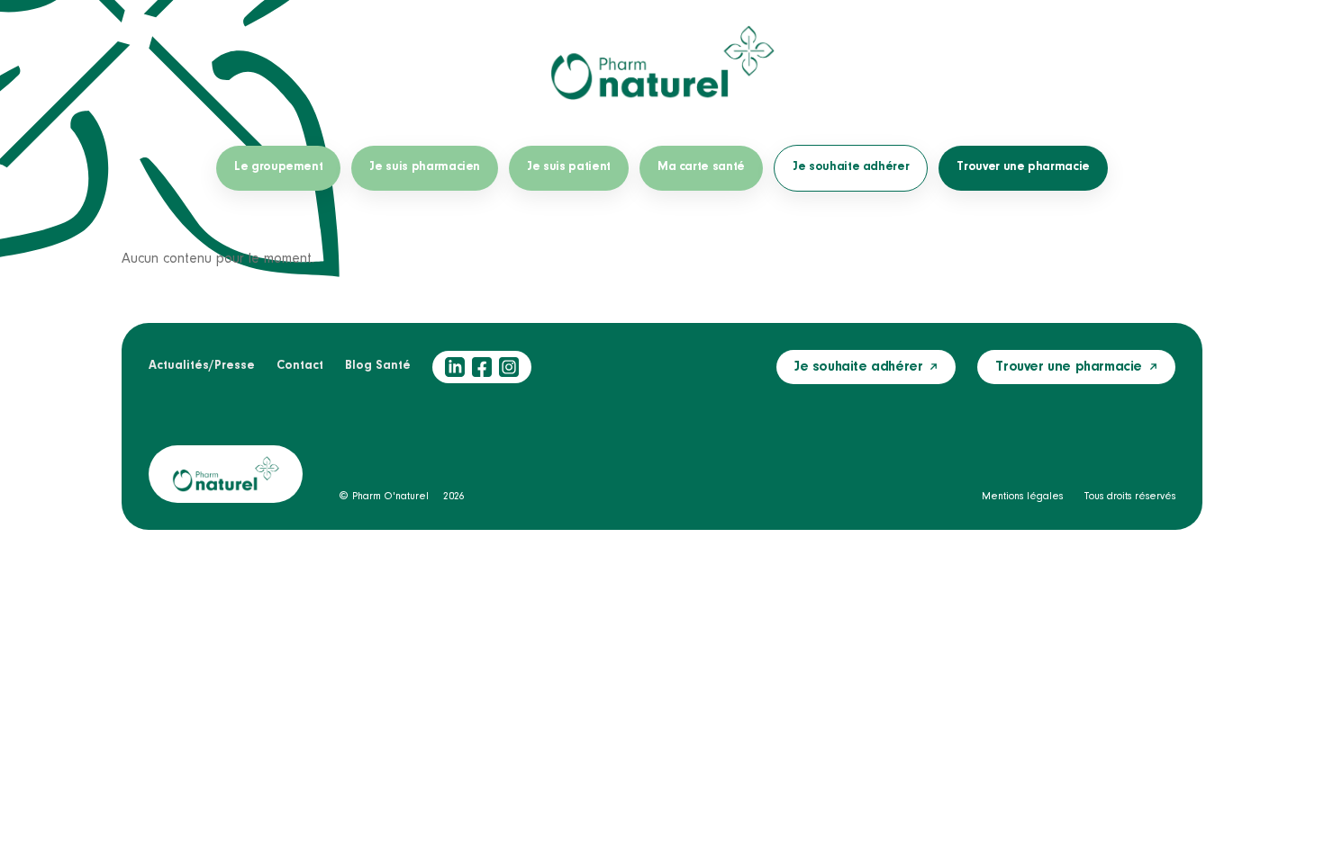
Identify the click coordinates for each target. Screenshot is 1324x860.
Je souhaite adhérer (851, 167)
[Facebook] (482, 367)
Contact (300, 366)
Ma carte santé (701, 167)
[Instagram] (509, 367)
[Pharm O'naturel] (662, 63)
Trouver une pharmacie (1023, 167)
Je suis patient (569, 167)
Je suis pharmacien (424, 167)
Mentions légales (1022, 496)
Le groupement (278, 167)
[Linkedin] (455, 367)
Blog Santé (378, 366)
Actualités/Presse (202, 366)
